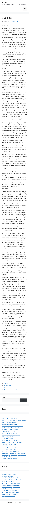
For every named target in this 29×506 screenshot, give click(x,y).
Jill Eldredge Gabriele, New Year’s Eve (11, 427)
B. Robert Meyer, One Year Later (9, 437)
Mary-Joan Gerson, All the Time (9, 481)
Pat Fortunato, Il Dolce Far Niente (10, 422)
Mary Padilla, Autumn (7, 438)
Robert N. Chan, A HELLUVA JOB (10, 418)
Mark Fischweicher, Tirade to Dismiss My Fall (12, 479)
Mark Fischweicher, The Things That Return (12, 478)
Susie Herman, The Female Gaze (9, 433)
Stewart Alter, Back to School (9, 474)
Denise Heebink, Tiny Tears (8, 431)
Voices (4, 2)
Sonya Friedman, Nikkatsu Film (9, 424)
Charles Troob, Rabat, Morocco (9, 458)
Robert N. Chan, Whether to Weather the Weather (14, 420)
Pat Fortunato (7, 385)
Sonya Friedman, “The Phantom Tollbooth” (12, 426)
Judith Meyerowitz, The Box (8, 488)
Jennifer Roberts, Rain (7, 446)
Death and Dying (8, 387)
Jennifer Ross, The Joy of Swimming (10, 451)
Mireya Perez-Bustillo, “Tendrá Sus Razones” (12, 442)
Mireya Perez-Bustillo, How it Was (10, 494)
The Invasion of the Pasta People (12, 390)
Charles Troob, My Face (7, 456)
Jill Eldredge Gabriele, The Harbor (10, 429)
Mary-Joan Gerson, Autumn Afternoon (11, 483)
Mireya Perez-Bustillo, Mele (8, 496)
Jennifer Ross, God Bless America (10, 449)
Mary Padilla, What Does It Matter (10, 490)
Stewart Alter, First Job (7, 476)
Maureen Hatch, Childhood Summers (11, 485)
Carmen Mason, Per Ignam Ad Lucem (11, 487)
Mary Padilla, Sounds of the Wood (10, 440)
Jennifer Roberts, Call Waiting (9, 444)
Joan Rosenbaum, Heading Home (10, 447)
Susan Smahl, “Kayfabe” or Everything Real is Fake (14, 455)
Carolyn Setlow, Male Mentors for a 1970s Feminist (14, 453)
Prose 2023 (6, 383)
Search (3, 397)
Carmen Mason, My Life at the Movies (11, 435)
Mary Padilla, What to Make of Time (10, 492)
